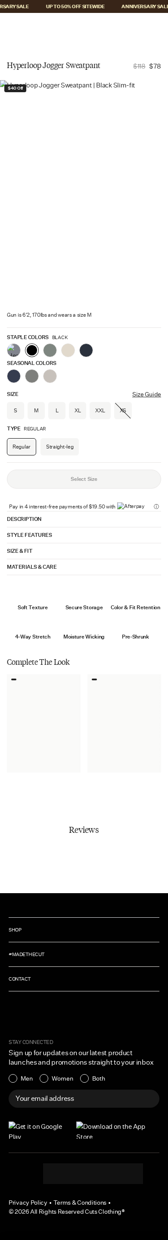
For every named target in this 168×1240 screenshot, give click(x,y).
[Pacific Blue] (14, 376)
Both (98, 1078)
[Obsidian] (86, 350)
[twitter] (127, 1173)
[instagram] (58, 1173)
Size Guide (146, 394)
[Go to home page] (84, 26)
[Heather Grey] (14, 350)
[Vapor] (50, 376)
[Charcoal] (32, 376)
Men (27, 1078)
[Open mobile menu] (13, 26)
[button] (12, 26)
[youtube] (110, 1173)
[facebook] (93, 1173)
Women (62, 1078)
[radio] (21, 1078)
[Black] (32, 350)
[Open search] (129, 27)
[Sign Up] (148, 1098)
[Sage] (50, 350)
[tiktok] (76, 1173)
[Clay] (68, 350)
